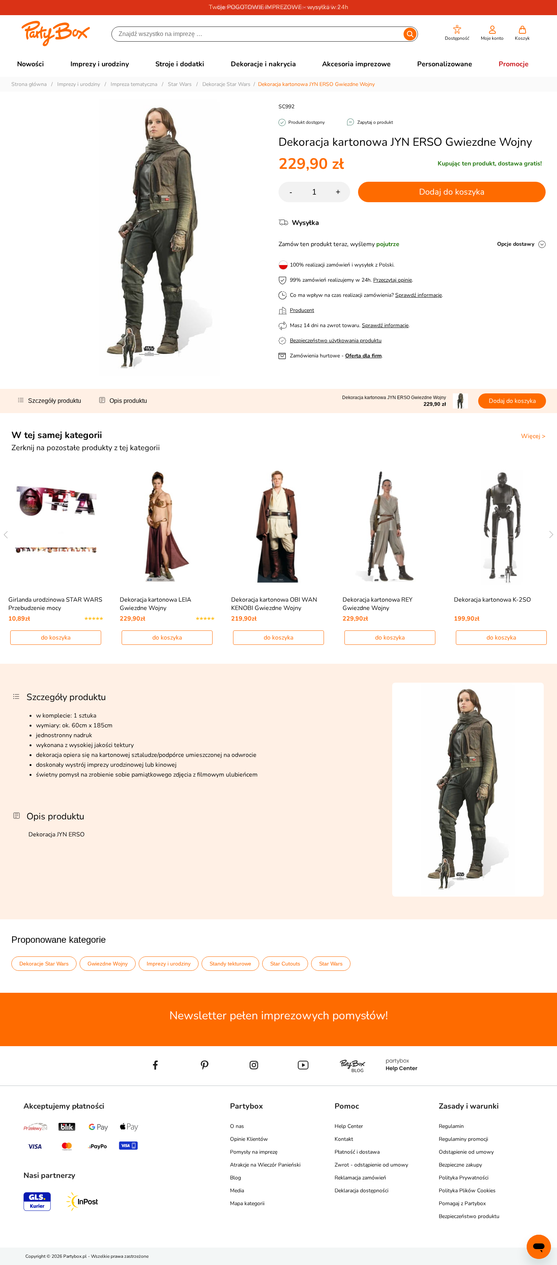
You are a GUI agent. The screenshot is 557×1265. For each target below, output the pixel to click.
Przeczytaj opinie (392, 280)
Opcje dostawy (515, 244)
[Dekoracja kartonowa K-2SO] (501, 527)
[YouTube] (303, 1082)
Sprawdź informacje (418, 295)
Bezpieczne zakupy (460, 1164)
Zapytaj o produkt (375, 122)
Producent (302, 310)
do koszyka (55, 637)
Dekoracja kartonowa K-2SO (492, 600)
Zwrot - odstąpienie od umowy (371, 1164)
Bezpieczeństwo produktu (469, 1216)
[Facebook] (155, 1082)
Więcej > (533, 436)
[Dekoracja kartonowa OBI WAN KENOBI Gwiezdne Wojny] (278, 527)
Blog (235, 1177)
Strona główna (29, 84)
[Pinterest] (205, 1082)
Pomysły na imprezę (253, 1152)
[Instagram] (254, 1082)
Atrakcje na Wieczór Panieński (265, 1164)
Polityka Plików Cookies (467, 1190)
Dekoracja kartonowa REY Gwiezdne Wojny (378, 604)
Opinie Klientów (249, 1139)
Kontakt (344, 1139)
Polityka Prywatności (463, 1177)
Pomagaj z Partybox (462, 1203)
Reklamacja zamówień (360, 1177)
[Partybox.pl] (56, 45)
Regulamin (451, 1126)
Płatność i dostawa (357, 1152)
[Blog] (352, 1082)
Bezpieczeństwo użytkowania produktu (336, 340)
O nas (237, 1126)
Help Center (349, 1126)
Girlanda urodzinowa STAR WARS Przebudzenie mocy (55, 604)
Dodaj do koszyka (452, 192)
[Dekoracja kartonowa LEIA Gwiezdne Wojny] (167, 527)
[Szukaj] (410, 34)
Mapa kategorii (247, 1203)
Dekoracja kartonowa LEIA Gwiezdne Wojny (155, 604)
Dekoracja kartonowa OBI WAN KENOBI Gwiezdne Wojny (274, 604)
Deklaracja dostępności (361, 1190)
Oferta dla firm (363, 355)
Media (237, 1190)
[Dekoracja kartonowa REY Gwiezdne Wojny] (390, 527)
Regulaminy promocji (463, 1139)
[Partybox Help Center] (402, 1082)
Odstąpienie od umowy (466, 1152)
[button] (457, 33)
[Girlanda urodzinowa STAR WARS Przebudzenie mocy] (55, 527)
